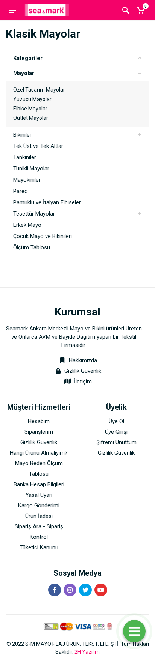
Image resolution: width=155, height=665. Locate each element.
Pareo (20, 191)
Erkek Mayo (27, 225)
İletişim (83, 381)
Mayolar (23, 73)
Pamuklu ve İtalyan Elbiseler (47, 202)
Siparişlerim (38, 431)
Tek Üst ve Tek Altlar (38, 146)
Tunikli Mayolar (31, 168)
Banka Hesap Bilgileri (39, 484)
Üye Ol (116, 421)
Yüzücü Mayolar (32, 99)
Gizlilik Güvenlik (82, 371)
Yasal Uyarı (39, 495)
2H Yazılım (87, 652)
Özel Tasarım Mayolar (39, 90)
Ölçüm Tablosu (31, 247)
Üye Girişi (116, 431)
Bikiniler (22, 134)
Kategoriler (28, 58)
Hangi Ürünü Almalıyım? (39, 452)
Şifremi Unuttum (116, 442)
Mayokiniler (27, 179)
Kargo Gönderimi (38, 505)
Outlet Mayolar (30, 118)
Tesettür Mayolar (34, 213)
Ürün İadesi (39, 516)
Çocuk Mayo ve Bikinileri (42, 236)
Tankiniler (24, 157)
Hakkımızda (82, 360)
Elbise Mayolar (30, 109)
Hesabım (39, 421)
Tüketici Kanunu (39, 547)
